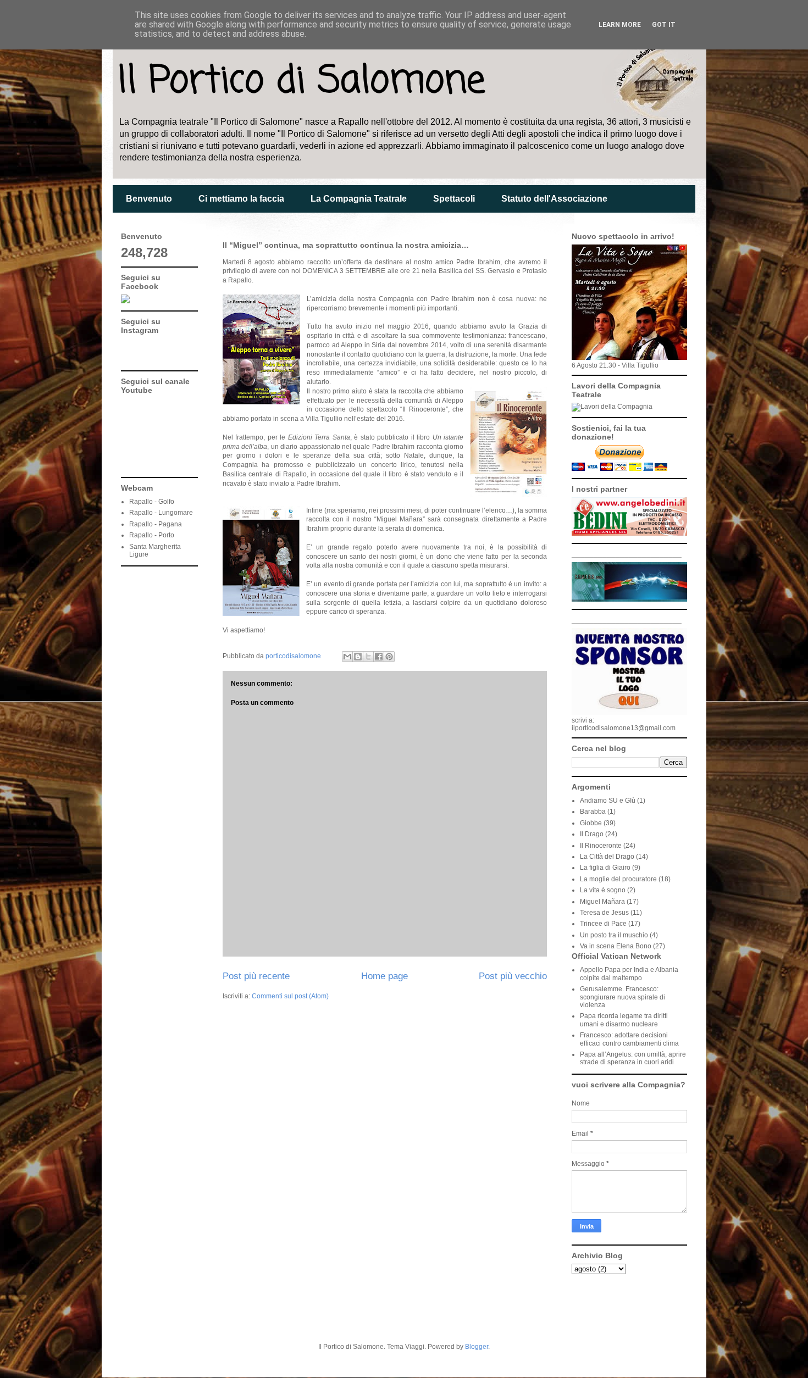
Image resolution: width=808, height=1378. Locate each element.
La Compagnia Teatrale (359, 198)
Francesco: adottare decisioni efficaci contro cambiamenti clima (629, 1039)
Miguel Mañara (602, 901)
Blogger (476, 1347)
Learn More (620, 25)
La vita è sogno (603, 890)
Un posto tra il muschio (614, 935)
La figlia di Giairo (605, 867)
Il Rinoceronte (601, 845)
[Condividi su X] (368, 656)
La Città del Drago (607, 856)
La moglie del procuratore (618, 879)
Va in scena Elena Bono (615, 946)
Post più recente (256, 976)
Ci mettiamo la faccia (241, 198)
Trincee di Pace (603, 923)
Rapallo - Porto (151, 535)
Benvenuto (149, 198)
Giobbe (591, 823)
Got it (664, 25)
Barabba (593, 811)
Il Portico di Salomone (301, 81)
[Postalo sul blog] (357, 656)
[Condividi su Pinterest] (389, 656)
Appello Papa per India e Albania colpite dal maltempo (629, 973)
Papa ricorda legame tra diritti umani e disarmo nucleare (624, 1019)
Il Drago (592, 834)
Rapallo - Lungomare (161, 512)
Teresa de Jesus (604, 912)
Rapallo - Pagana (155, 524)
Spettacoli (454, 198)
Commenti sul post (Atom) (290, 996)
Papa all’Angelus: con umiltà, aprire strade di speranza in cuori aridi (633, 1058)
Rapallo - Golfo (151, 501)
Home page (384, 976)
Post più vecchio (513, 976)
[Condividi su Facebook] (378, 656)
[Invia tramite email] (347, 656)
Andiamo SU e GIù (607, 800)
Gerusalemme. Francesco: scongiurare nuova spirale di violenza (622, 997)
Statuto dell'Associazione (554, 198)
